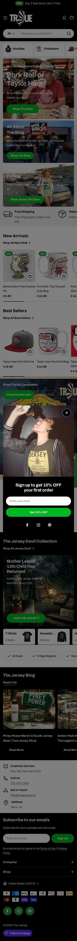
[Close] (66, 412)
